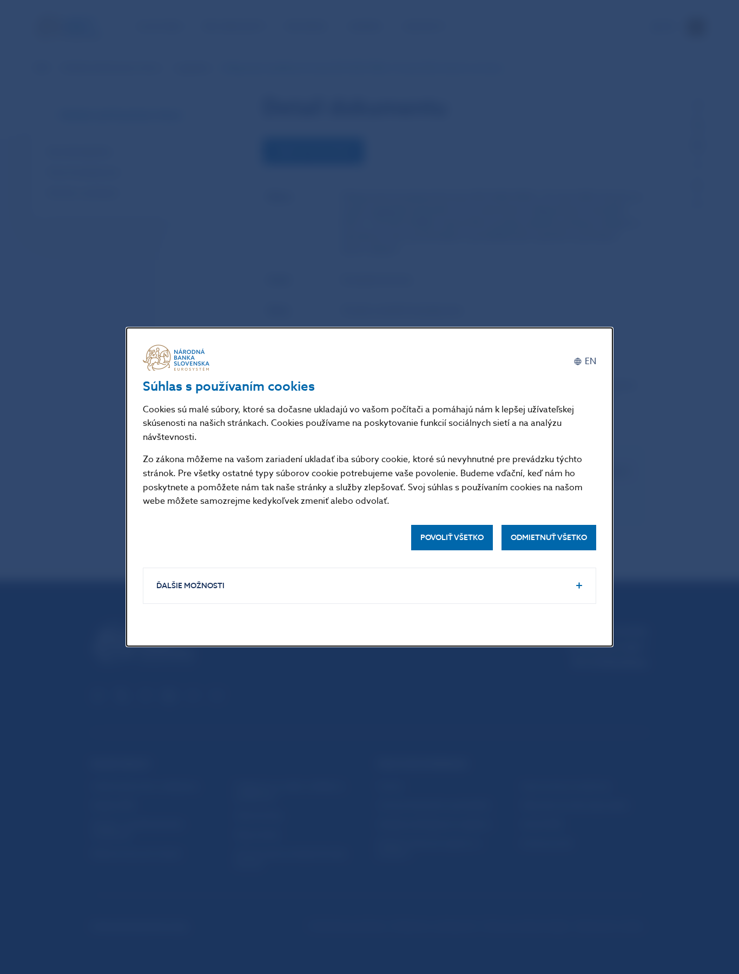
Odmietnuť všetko (549, 537)
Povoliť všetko (452, 537)
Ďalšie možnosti (190, 585)
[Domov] (178, 357)
